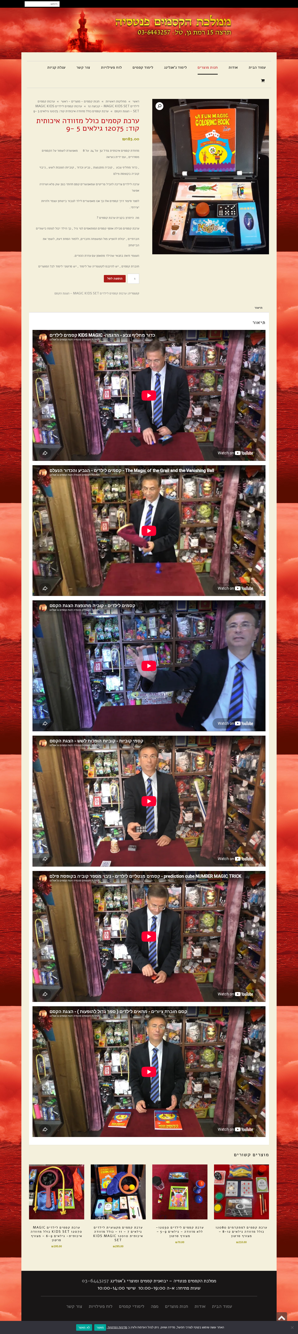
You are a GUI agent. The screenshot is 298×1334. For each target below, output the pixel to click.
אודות (200, 1306)
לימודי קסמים (131, 1306)
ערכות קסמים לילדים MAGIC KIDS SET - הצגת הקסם (91, 293)
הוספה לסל (114, 278)
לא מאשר (84, 1327)
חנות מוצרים (176, 1306)
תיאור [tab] (258, 307)
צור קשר (74, 1306)
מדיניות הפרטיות (117, 1327)
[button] (159, 106)
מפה (154, 1306)
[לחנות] (263, 81)
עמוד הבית (222, 1306)
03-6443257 (95, 1281)
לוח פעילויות (100, 1306)
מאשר (100, 1327)
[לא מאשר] (292, 1327)
